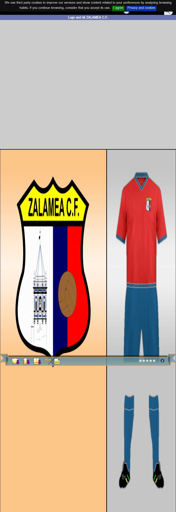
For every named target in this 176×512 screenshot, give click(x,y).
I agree (118, 8)
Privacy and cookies (141, 8)
